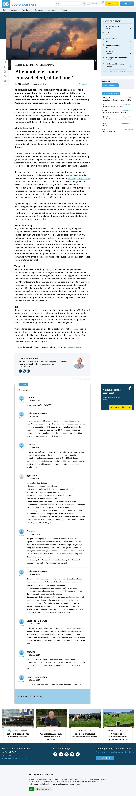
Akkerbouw (26, 10)
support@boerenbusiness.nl (14, 758)
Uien (103, 104)
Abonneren (112, 3)
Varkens (14, 10)
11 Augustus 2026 (128, 129)
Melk (4, 10)
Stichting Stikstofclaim (79, 178)
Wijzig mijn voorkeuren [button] (43, 789)
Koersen (64, 10)
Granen (104, 123)
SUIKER (104, 125)
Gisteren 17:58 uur (128, 117)
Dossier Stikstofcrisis (110, 85)
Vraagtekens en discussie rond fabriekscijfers (117, 100)
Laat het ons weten (74, 347)
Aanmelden (105, 758)
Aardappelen (106, 98)
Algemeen (105, 117)
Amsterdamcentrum (108, 132)
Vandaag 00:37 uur (128, 98)
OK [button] (31, 789)
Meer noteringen (116, 71)
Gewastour (39, 10)
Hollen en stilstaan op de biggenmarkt (114, 112)
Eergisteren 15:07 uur (127, 123)
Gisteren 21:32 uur (128, 110)
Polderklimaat (74, 335)
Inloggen (126, 3)
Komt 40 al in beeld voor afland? (112, 106)
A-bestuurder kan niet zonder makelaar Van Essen (117, 119)
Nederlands (93, 3)
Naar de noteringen (119, 407)
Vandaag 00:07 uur (127, 104)
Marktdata (52, 10)
